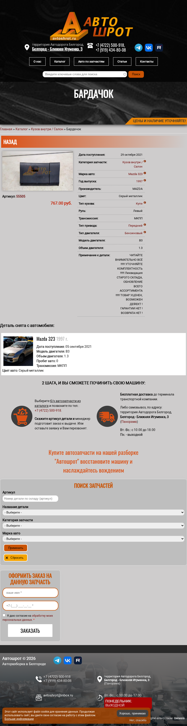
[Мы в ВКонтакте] (149, 51)
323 (140, 174)
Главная (6, 129)
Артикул (9, 492)
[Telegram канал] (138, 51)
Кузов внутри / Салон (47, 129)
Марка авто (11, 533)
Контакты (146, 61)
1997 (139, 181)
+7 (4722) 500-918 (48, 410)
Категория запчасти (18, 520)
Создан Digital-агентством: (161, 718)
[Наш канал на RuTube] (159, 51)
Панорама (129, 421)
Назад (10, 141)
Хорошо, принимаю (132, 713)
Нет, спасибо (138, 720)
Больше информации (19, 718)
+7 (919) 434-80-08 (111, 50)
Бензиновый (134, 233)
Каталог (59, 61)
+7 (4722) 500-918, (110, 45)
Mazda (132, 174)
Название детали (15, 507)
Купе (139, 203)
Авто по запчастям (91, 61)
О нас (37, 61)
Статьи (122, 61)
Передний (135, 225)
